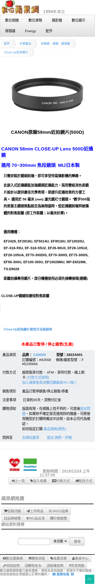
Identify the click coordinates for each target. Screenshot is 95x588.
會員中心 (81, 558)
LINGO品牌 (59, 511)
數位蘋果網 (14, 558)
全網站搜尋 (30, 437)
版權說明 (56, 565)
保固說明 (13, 565)
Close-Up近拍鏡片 (16, 52)
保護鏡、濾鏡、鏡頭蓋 (55, 43)
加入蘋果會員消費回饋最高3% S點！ (50, 382)
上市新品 (36, 511)
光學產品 (25, 43)
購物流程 (38, 558)
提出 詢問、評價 (59, 437)
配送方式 (85, 481)
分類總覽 (60, 518)
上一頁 (20, 481)
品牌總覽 (14, 518)
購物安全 (35, 565)
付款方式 (63, 481)
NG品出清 (37, 518)
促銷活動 (14, 511)
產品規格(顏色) (54, 429)
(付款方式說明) (37, 377)
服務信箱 (62, 574)
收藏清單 (60, 558)
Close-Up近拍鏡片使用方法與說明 (28, 329)
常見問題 (77, 565)
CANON (39, 355)
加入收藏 (40, 481)
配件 (7, 43)
